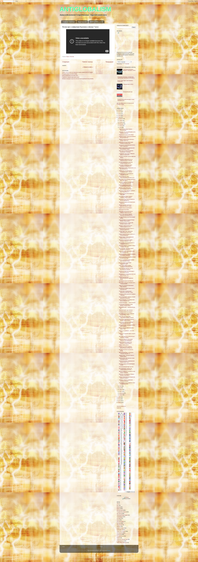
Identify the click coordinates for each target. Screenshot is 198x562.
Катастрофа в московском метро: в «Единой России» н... (126, 243)
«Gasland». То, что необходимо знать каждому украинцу (127, 132)
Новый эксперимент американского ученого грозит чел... (127, 361)
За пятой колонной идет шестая (126, 366)
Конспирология (120, 521)
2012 (119, 398)
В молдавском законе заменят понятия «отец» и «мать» (125, 197)
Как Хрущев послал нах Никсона (126, 280)
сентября (121, 123)
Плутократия (120, 532)
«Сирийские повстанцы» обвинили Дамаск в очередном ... (126, 154)
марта (120, 391)
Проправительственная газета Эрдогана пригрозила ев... (126, 212)
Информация (120, 516)
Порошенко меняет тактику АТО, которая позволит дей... (126, 223)
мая (120, 387)
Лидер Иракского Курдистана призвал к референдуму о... (125, 343)
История (119, 518)
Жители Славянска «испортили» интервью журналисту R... (126, 183)
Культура (119, 523)
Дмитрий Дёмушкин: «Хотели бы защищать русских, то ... (126, 353)
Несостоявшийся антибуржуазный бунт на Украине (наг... (126, 300)
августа (121, 125)
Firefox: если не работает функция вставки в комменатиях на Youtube (77, 72)
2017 (119, 111)
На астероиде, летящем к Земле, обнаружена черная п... (126, 249)
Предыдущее (109, 61)
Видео (67, 56)
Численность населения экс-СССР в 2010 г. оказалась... (127, 146)
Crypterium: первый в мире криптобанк (70, 77)
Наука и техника (120, 528)
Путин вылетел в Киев (124, 209)
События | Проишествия (122, 539)
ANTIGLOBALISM (85, 9)
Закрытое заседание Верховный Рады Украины (126, 286)
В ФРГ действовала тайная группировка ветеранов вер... (126, 266)
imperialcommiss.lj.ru (121, 406)
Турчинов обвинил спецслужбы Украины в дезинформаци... (126, 340)
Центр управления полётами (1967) (70, 75)
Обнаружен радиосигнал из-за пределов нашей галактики (125, 160)
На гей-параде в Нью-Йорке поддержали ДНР (125, 263)
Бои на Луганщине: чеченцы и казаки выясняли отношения (127, 297)
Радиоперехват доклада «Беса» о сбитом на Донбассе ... (126, 229)
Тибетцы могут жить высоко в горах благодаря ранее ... (126, 359)
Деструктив (119, 513)
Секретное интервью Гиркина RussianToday (125, 130)
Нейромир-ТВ (120, 529)
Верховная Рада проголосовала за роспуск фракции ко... (126, 200)
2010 (119, 402)
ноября (121, 120)
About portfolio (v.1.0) (96, 22)
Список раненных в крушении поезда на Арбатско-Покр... (127, 257)
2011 (119, 400)
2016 (119, 113)
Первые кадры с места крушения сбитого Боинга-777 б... (126, 238)
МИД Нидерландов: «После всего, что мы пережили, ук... (127, 168)
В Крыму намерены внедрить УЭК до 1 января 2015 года (127, 246)
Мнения (118, 526)
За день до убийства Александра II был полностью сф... (126, 272)
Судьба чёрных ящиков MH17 (125, 207)
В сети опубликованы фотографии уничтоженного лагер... (126, 260)
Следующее (65, 61)
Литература (119, 524)
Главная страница (69, 22)
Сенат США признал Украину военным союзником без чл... (126, 215)
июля (120, 127)
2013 (119, 397)
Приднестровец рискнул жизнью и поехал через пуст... (126, 140)
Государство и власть (121, 511)
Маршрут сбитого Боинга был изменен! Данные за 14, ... (125, 226)
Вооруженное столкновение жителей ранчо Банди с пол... (127, 275)
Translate (127, 63)
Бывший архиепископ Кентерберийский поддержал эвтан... (126, 278)
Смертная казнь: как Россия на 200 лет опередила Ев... (126, 252)
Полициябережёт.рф (127, 91)
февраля (121, 393)
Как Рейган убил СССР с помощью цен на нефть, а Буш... (126, 314)
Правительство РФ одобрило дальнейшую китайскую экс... (126, 347)
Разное (118, 537)
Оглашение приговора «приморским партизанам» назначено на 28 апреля (126, 77)
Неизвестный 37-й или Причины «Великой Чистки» (126, 174)
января (121, 394)
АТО (117, 503)
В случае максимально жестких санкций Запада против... (126, 163)
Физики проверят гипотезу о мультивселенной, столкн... (125, 205)
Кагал (118, 519)
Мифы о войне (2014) (123, 344)
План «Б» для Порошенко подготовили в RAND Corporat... (126, 317)
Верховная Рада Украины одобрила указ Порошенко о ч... (127, 191)
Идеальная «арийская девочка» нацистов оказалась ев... (126, 323)
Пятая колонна (120, 536)
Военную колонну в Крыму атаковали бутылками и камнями (127, 255)
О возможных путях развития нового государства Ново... (127, 383)
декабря (121, 118)
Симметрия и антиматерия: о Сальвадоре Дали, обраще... (126, 171)
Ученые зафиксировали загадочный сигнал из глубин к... (127, 378)
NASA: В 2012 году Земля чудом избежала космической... (126, 143)
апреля (121, 389)
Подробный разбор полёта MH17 (126, 134)
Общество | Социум (121, 531)
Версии (118, 507)
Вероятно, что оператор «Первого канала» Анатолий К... (126, 375)
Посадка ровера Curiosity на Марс (69, 73)
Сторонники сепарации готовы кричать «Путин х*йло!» (126, 305)
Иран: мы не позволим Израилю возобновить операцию (126, 151)
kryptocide (119, 407)
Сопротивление (120, 540)
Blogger (108, 550)
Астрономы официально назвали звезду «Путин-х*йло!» (126, 320)
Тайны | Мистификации (122, 542)
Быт (118, 505)
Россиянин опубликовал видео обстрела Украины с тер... (125, 240)
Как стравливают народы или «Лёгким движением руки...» (125, 369)
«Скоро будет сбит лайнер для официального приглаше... (126, 232)
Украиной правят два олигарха (126, 310)
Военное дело (120, 510)
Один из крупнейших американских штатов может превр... (127, 148)
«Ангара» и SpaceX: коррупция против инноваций (126, 380)
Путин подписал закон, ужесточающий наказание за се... (127, 177)
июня (120, 386)
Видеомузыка (82, 22)
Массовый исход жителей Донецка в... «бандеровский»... (127, 283)
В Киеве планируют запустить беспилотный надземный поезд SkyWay (77, 78)
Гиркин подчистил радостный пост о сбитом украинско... (127, 235)
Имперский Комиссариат (122, 515)
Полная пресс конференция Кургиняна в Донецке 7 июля (126, 292)
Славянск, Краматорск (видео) (125, 311)
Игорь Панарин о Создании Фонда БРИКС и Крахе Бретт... (126, 220)
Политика (72, 56)
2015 (119, 115)
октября (121, 122)
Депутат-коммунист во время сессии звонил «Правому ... (127, 372)
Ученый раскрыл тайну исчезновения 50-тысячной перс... (127, 137)
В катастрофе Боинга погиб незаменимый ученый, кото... (126, 185)
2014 (119, 117)
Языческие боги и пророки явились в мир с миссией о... (127, 180)
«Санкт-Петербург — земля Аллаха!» (127, 302)
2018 (119, 110)
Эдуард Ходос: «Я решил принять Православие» (126, 356)
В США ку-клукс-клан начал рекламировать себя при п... (126, 188)
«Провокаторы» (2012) (128, 84)
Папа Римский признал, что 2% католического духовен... (126, 269)
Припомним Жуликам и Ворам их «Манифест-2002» (129, 70)
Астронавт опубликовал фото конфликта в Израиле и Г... (125, 166)
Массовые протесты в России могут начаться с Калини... (127, 337)
